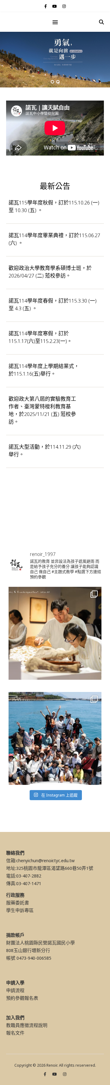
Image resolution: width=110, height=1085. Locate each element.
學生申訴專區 (20, 910)
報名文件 (15, 1033)
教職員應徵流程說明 (26, 1025)
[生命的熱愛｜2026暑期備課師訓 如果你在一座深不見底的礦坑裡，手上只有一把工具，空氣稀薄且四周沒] (55, 633)
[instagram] (64, 6)
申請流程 (15, 990)
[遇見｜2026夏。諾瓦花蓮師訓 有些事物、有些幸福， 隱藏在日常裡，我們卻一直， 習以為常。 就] (55, 738)
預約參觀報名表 (22, 998)
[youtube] (55, 6)
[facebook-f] (46, 6)
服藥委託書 (17, 902)
